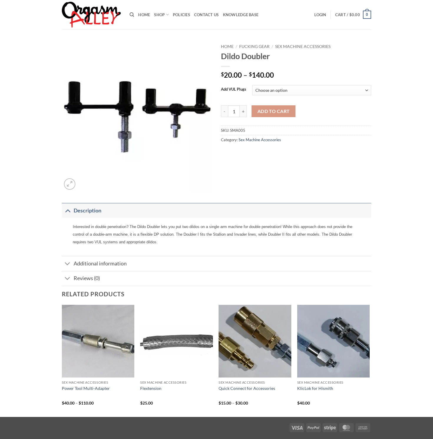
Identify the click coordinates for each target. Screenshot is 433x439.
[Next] (369, 360)
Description (87, 210)
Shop (159, 14)
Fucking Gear (254, 46)
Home (144, 14)
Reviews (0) (87, 278)
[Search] (132, 14)
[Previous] (62, 360)
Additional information (100, 263)
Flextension (150, 388)
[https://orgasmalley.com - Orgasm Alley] (91, 15)
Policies (181, 14)
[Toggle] (67, 210)
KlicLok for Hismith (315, 388)
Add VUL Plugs (233, 89)
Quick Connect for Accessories (247, 388)
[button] (320, 15)
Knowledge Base (241, 14)
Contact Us (206, 14)
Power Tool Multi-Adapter (86, 388)
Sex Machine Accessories (302, 46)
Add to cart (273, 111)
